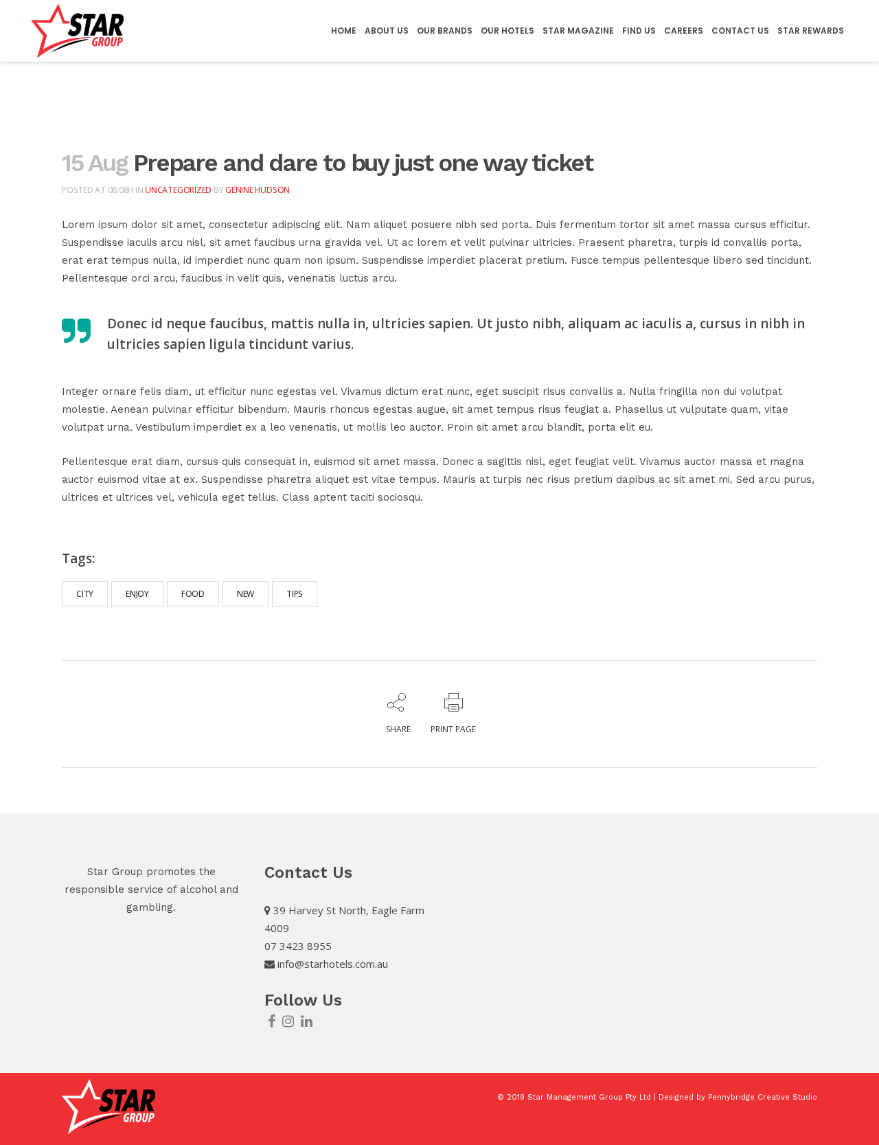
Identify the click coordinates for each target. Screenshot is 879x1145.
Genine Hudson (257, 190)
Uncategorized (178, 190)
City (84, 594)
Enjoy (137, 594)
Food (193, 594)
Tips (294, 594)
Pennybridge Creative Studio (762, 1097)
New (245, 594)
